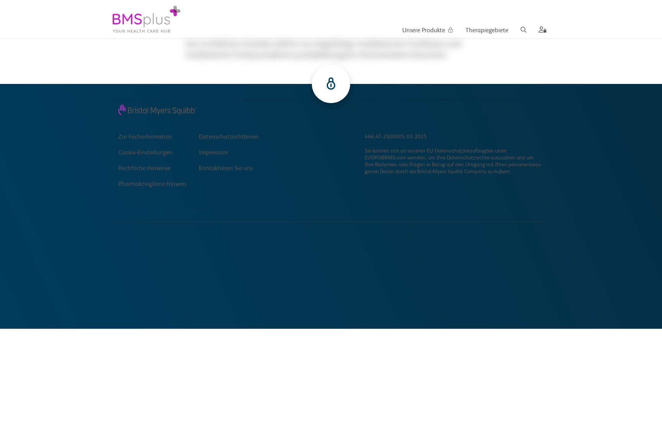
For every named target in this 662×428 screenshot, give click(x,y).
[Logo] (146, 19)
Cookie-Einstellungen (145, 153)
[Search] (524, 31)
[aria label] (541, 30)
